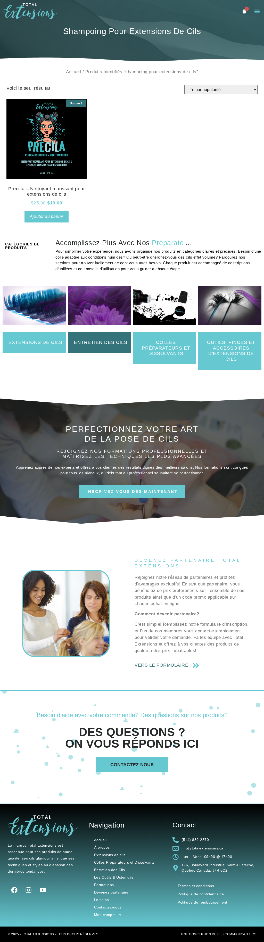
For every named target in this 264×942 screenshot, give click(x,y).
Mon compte (105, 915)
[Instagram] (28, 889)
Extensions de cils (110, 855)
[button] (257, 11)
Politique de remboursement (202, 902)
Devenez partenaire (111, 892)
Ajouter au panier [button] (46, 216)
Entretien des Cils (109, 870)
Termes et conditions (196, 886)
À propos (102, 847)
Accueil (73, 71)
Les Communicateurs (236, 934)
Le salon (101, 900)
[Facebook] (14, 889)
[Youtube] (42, 889)
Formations (104, 885)
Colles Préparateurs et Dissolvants (124, 862)
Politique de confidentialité (201, 894)
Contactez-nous (108, 907)
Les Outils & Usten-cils (114, 877)
